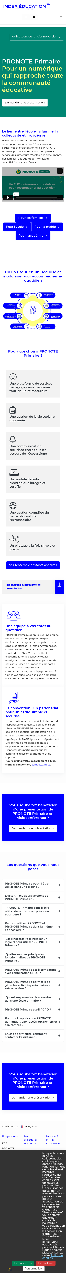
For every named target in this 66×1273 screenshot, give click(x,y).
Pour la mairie (45, 226)
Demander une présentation (25, 102)
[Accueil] (26, 6)
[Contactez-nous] (26, 17)
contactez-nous (40, 764)
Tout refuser (46, 1263)
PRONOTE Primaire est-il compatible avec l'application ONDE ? (31, 971)
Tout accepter (23, 1263)
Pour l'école (15, 226)
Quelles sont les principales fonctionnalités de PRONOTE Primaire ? (25, 957)
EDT (4, 1143)
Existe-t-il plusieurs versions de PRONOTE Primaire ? (26, 897)
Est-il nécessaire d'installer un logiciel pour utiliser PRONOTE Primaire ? (26, 942)
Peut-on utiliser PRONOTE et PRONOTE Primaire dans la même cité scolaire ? (29, 926)
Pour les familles (31, 218)
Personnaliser (34, 1268)
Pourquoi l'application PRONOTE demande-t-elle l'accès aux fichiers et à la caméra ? (31, 1021)
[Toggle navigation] (61, 17)
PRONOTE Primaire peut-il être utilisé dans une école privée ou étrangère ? (27, 911)
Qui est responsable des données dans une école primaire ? (28, 999)
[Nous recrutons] (34, 17)
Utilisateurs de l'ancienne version (35, 36)
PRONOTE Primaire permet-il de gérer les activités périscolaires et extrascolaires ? (28, 985)
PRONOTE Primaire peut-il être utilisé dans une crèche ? (27, 885)
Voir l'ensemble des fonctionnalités (33, 565)
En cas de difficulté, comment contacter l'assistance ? (26, 1035)
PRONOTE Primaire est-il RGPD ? (28, 1009)
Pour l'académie (31, 235)
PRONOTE (8, 1148)
